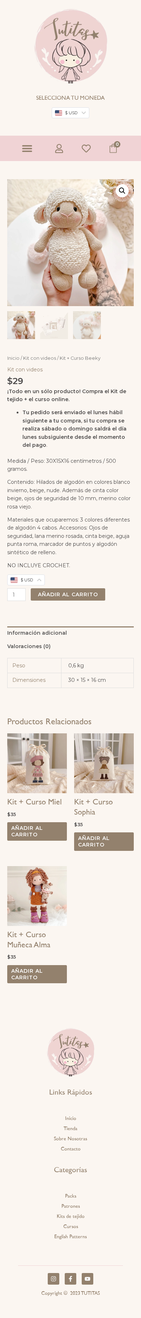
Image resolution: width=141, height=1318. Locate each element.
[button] (27, 148)
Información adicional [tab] (37, 633)
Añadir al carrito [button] (27, 831)
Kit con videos (39, 358)
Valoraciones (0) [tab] (29, 646)
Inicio (13, 358)
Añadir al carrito (68, 594)
